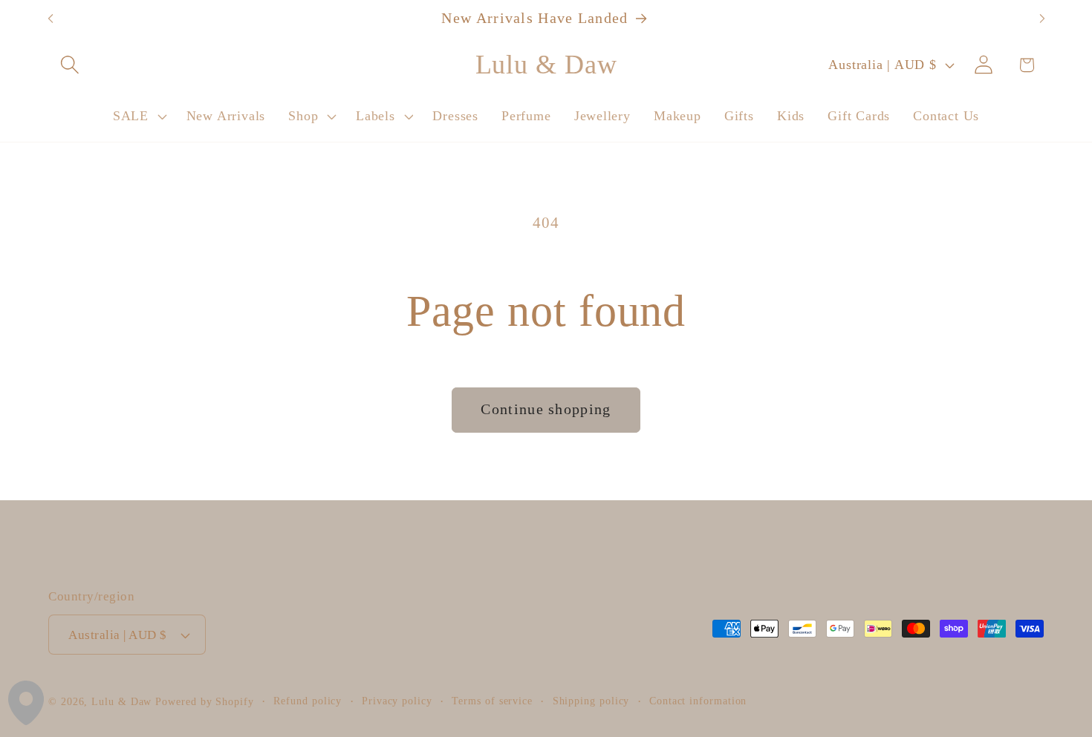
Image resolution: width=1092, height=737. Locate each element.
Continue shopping (546, 409)
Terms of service (492, 701)
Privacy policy (397, 701)
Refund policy (307, 701)
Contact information (698, 701)
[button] (69, 65)
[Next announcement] (1042, 19)
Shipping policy (591, 701)
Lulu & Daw (121, 701)
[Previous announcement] (50, 19)
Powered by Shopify (204, 701)
